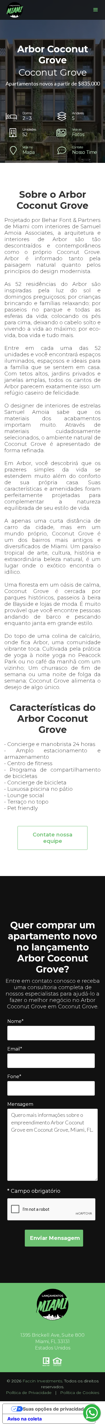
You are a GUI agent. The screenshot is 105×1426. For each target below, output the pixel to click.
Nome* (15, 1021)
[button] (95, 10)
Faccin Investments (42, 1381)
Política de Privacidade (29, 1392)
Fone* (14, 1076)
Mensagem (20, 1104)
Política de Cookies (79, 1392)
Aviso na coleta (24, 1419)
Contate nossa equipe (52, 838)
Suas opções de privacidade (55, 1409)
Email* (14, 1049)
